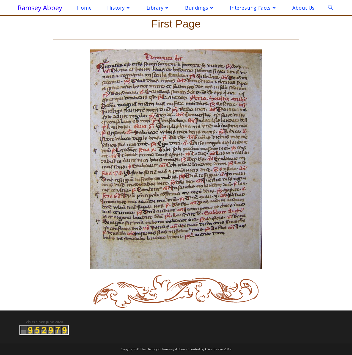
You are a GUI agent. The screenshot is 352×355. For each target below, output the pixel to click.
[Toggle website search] (331, 7)
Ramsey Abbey (40, 7)
